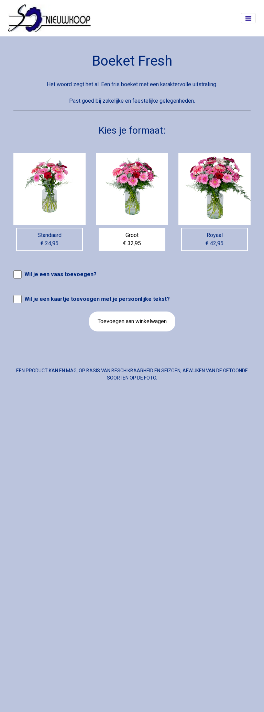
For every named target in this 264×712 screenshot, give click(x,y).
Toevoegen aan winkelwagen (132, 321)
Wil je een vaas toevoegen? (60, 274)
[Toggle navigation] (248, 18)
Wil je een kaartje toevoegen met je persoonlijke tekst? (97, 299)
